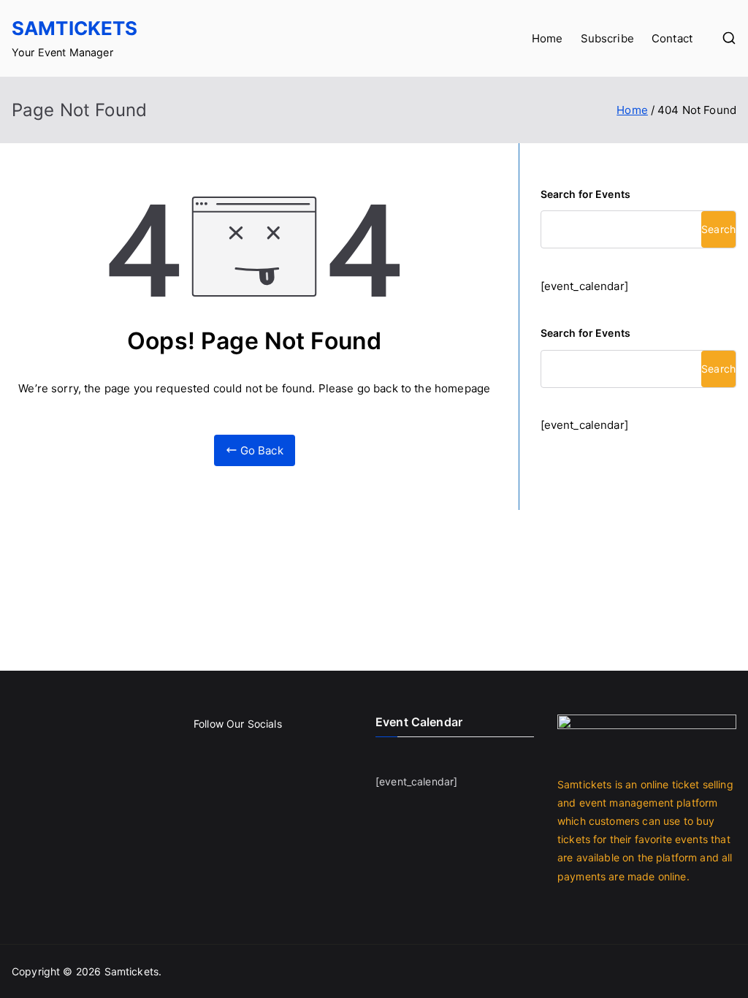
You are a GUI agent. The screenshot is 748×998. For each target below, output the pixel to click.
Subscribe (607, 38)
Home (547, 38)
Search (718, 229)
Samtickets (75, 28)
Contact (672, 38)
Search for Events (586, 194)
